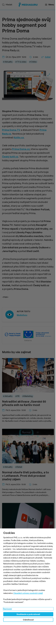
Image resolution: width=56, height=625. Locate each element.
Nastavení (7, 609)
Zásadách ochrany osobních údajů (28, 593)
